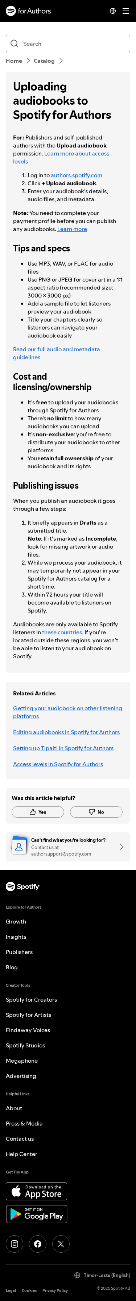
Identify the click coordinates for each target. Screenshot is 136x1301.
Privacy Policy (55, 1290)
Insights (16, 937)
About (14, 1108)
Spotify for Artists (28, 1015)
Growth (16, 921)
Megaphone (22, 1060)
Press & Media (24, 1123)
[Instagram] (14, 1244)
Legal (11, 1290)
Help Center (21, 1154)
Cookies (29, 1290)
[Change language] (113, 11)
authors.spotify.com (76, 175)
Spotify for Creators (31, 999)
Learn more (72, 229)
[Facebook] (37, 1244)
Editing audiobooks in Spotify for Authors (66, 732)
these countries (62, 632)
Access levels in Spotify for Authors (58, 764)
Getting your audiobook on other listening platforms (67, 712)
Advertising (21, 1076)
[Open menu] (125, 11)
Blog (12, 967)
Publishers (19, 952)
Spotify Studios (25, 1045)
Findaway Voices (28, 1030)
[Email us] (119, 847)
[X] (61, 1244)
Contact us (20, 1139)
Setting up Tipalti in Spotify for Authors (63, 748)
